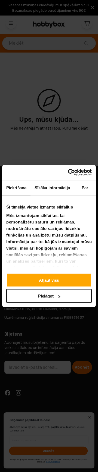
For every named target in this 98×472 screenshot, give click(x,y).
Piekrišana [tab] (16, 187)
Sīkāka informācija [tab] (52, 187)
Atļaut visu (49, 280)
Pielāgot (46, 296)
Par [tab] (85, 187)
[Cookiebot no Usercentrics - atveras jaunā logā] (69, 172)
